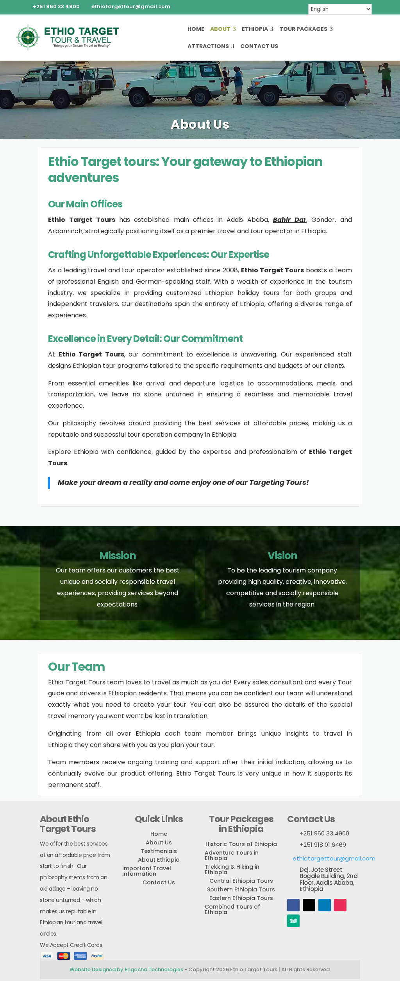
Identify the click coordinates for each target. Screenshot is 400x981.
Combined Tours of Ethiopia (232, 909)
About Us (159, 842)
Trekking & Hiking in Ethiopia (232, 869)
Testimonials (159, 851)
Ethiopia (255, 29)
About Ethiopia (159, 859)
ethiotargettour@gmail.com (334, 858)
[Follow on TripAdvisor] (293, 920)
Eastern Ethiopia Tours (241, 898)
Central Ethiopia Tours (241, 881)
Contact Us (259, 46)
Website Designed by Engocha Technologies (126, 969)
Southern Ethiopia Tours (241, 889)
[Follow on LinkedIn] (324, 905)
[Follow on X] (309, 905)
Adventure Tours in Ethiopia (232, 855)
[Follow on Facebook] (293, 905)
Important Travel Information (146, 871)
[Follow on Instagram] (340, 905)
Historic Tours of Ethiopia (241, 844)
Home (196, 29)
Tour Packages (303, 29)
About (220, 29)
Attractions (208, 46)
